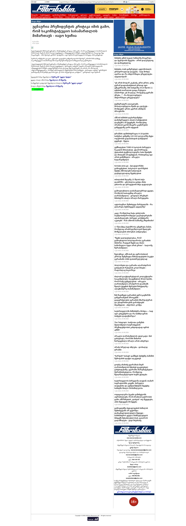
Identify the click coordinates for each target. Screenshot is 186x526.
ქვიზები (91, 17)
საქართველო (45, 15)
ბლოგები (99, 17)
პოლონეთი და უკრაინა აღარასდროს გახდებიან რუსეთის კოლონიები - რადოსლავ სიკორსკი (132, 267)
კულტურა (106, 15)
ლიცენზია (37, 89)
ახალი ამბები (58, 17)
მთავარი (35, 15)
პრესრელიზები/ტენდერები (41, 17)
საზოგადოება (73, 15)
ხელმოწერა (109, 2)
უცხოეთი (84, 15)
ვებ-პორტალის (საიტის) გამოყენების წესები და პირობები (134, 492)
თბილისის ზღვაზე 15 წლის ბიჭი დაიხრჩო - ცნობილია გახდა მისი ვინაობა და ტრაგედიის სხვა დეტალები (133, 182)
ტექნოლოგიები (95, 15)
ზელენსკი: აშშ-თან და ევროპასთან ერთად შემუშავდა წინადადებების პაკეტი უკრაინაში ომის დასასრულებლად (134, 256)
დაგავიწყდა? (88, 2)
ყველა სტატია (109, 17)
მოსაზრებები (124, 15)
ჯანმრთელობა (144, 15)
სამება (114, 15)
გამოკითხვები (82, 17)
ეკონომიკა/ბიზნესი (59, 15)
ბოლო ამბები (70, 17)
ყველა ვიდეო (120, 17)
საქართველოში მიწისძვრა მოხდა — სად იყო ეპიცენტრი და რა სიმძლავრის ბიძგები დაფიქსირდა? (133, 313)
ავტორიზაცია (65, 2)
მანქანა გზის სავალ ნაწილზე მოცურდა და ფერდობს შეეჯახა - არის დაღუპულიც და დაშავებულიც (133, 60)
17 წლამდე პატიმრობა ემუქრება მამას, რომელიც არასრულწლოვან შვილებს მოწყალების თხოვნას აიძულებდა (133, 229)
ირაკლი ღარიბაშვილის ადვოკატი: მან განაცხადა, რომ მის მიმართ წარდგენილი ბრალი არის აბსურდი (133, 338)
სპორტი (134, 15)
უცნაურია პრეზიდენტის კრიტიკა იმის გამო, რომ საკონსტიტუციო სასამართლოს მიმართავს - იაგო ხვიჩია (71, 31)
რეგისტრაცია (99, 2)
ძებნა (152, 2)
